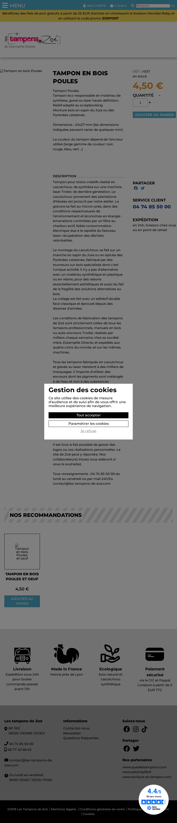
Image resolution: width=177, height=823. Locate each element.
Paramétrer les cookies (88, 424)
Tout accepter (88, 415)
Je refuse (88, 431)
